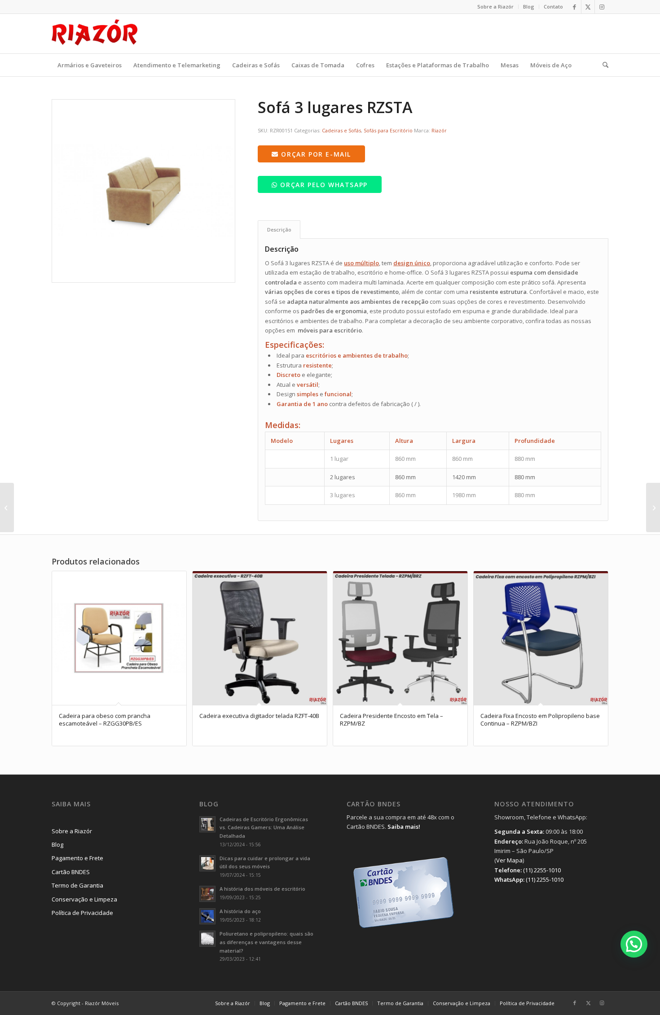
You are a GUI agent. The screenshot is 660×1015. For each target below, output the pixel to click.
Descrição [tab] (279, 229)
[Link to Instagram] (601, 6)
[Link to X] (587, 6)
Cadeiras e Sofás (341, 130)
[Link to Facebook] (574, 6)
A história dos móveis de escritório (262, 888)
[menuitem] (496, 6)
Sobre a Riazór (495, 6)
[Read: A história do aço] (207, 916)
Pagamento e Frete (77, 858)
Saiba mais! (403, 826)
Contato (553, 6)
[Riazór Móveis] (94, 33)
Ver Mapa (509, 860)
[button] (633, 944)
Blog (528, 6)
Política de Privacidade (82, 913)
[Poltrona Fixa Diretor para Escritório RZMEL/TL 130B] (653, 507)
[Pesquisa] (602, 65)
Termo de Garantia (77, 885)
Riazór (439, 130)
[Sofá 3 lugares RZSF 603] (7, 507)
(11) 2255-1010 (542, 870)
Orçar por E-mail (315, 154)
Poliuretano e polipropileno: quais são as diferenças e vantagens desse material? (266, 942)
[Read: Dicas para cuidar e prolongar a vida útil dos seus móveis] (207, 863)
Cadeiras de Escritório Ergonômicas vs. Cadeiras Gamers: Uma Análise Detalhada (264, 828)
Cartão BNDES (71, 872)
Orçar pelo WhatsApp (323, 184)
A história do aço (240, 911)
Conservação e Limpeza (84, 899)
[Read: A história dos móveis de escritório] (207, 894)
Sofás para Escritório (388, 130)
